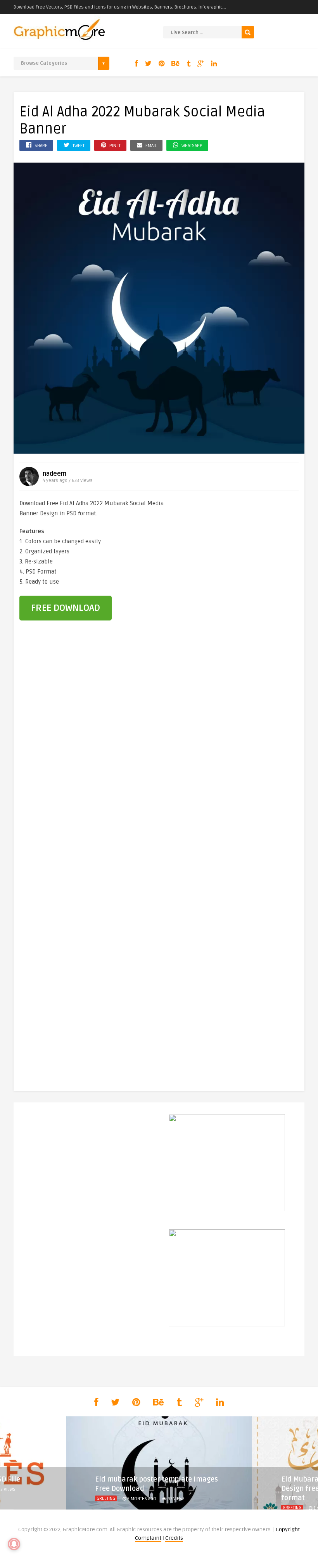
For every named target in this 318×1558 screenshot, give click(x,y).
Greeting (106, 1498)
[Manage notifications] (14, 1544)
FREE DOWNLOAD (65, 607)
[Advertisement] (240, 550)
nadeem (54, 474)
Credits (174, 1538)
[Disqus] (159, 759)
